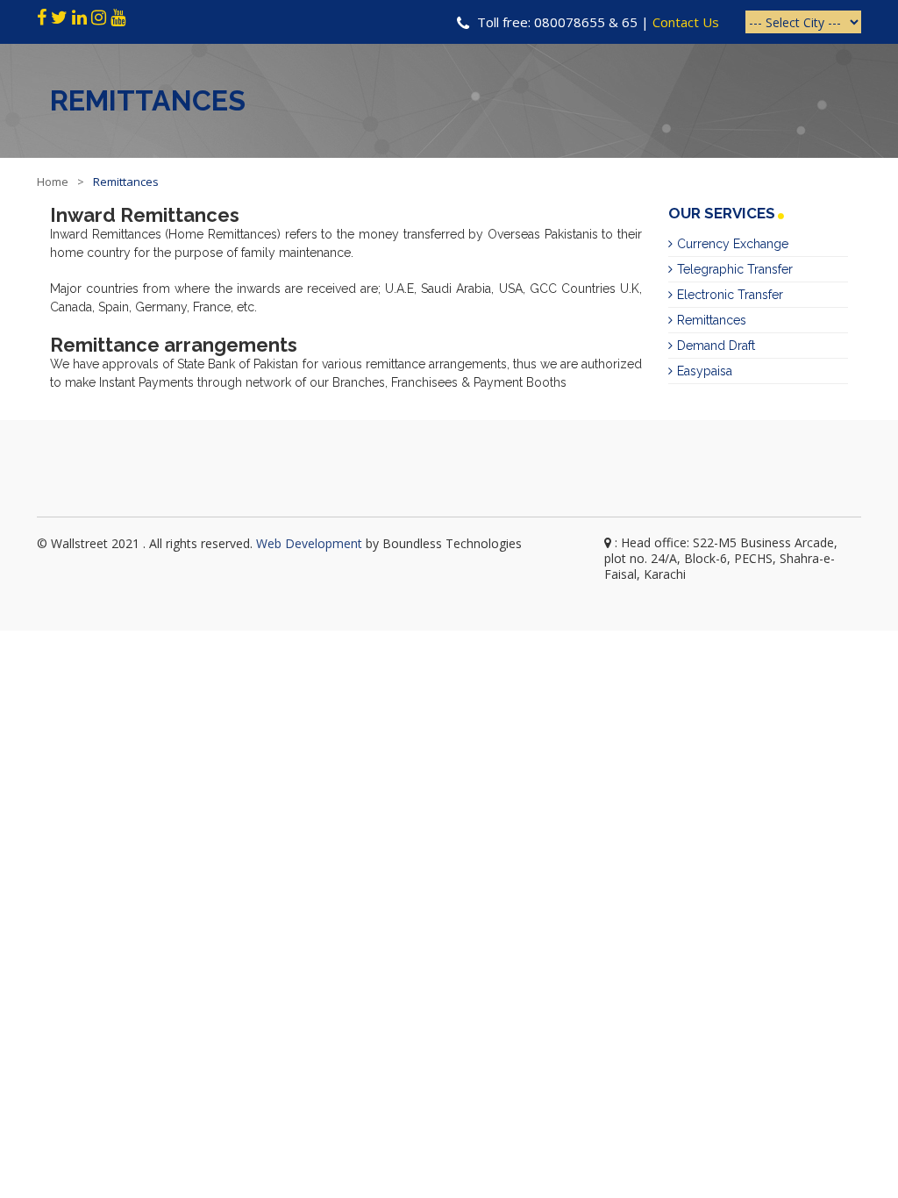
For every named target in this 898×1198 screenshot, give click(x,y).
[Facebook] (41, 17)
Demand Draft (716, 346)
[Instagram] (98, 17)
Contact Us (685, 22)
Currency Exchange (732, 244)
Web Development (309, 543)
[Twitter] (61, 17)
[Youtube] (117, 17)
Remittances (711, 320)
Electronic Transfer (730, 295)
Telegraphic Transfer (735, 269)
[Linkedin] (79, 17)
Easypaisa (704, 371)
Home (52, 181)
